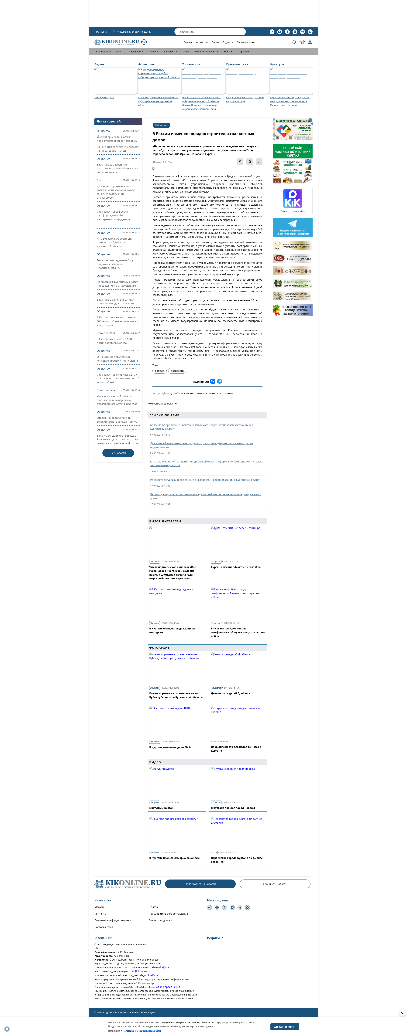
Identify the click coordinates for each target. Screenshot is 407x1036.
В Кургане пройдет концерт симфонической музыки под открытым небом (238, 632)
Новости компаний (206, 51)
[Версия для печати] (259, 161)
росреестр (177, 371)
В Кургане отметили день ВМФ (170, 747)
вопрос (159, 371)
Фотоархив (202, 42)
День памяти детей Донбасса (230, 693)
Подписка (227, 42)
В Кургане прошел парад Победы (233, 808)
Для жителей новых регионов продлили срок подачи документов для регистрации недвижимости (201, 445)
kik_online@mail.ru (151, 975)
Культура (170, 51)
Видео (215, 42)
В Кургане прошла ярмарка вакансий (174, 858)
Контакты (100, 913)
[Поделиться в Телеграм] (219, 381)
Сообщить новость (275, 884)
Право (154, 51)
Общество (136, 51)
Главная (188, 42)
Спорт (186, 51)
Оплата (153, 907)
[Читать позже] (249, 161)
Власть (120, 51)
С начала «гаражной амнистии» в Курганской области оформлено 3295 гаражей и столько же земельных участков (206, 463)
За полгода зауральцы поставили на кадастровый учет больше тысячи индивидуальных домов (205, 496)
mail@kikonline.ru (140, 971)
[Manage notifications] (7, 1029)
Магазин (228, 51)
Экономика (103, 51)
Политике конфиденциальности (142, 1030)
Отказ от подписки (160, 920)
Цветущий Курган (161, 808)
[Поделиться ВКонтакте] (212, 382)
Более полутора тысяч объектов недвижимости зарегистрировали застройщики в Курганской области (201, 427)
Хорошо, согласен (284, 1026)
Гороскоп (244, 51)
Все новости (118, 453)
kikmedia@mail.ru (162, 967)
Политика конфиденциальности (114, 920)
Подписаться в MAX (292, 211)
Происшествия (106, 333)
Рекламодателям (246, 42)
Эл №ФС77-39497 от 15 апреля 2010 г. (158, 987)
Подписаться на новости (200, 884)
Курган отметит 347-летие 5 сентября (236, 567)
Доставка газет (103, 927)
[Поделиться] (240, 161)
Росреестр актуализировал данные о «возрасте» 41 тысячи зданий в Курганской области (205, 480)
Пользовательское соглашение (168, 913)
